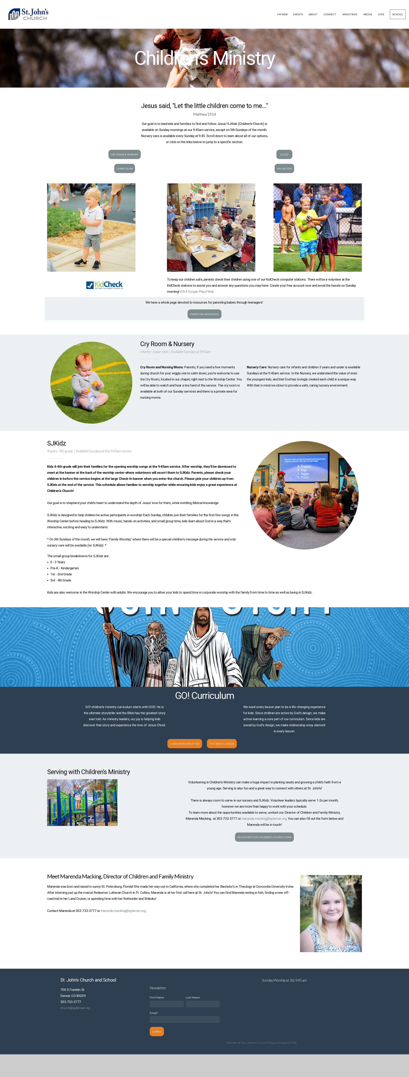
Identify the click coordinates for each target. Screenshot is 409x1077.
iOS (182, 291)
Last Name (193, 997)
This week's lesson (221, 743)
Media (368, 14)
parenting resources (204, 314)
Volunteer (284, 168)
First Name (157, 997)
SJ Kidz (284, 154)
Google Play (196, 291)
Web (211, 291)
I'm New (282, 14)
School (397, 14)
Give (381, 14)
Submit (157, 1031)
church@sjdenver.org (75, 1008)
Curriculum (125, 168)
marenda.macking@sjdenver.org (264, 819)
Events (298, 14)
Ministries (350, 14)
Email (153, 1013)
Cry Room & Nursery (124, 154)
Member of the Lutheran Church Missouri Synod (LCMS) (261, 1042)
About (313, 14)
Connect (330, 14)
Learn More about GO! (185, 743)
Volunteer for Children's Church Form (264, 837)
